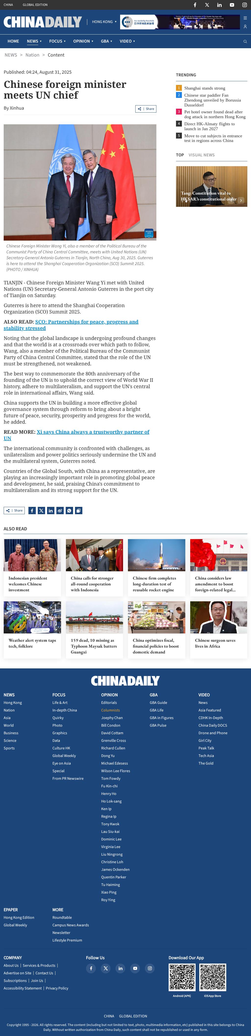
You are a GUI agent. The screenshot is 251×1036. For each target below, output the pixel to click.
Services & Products (39, 965)
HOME (13, 41)
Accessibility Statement (23, 988)
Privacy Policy (57, 988)
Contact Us (44, 973)
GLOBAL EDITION (35, 4)
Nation (32, 55)
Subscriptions (15, 980)
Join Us (37, 980)
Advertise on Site (17, 973)
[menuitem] (102, 22)
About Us (11, 965)
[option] (211, 186)
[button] (182, 201)
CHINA (8, 4)
